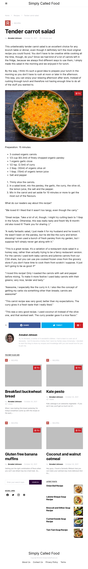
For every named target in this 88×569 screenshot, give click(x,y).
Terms (63, 562)
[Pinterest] (24, 495)
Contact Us (38, 562)
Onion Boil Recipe (54, 486)
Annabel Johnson (15, 38)
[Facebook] (7, 495)
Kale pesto (55, 391)
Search (35, 482)
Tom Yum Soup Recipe (57, 530)
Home (7, 15)
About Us (26, 562)
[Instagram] (18, 495)
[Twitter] (13, 495)
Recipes (17, 15)
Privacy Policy (52, 562)
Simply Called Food (44, 3)
